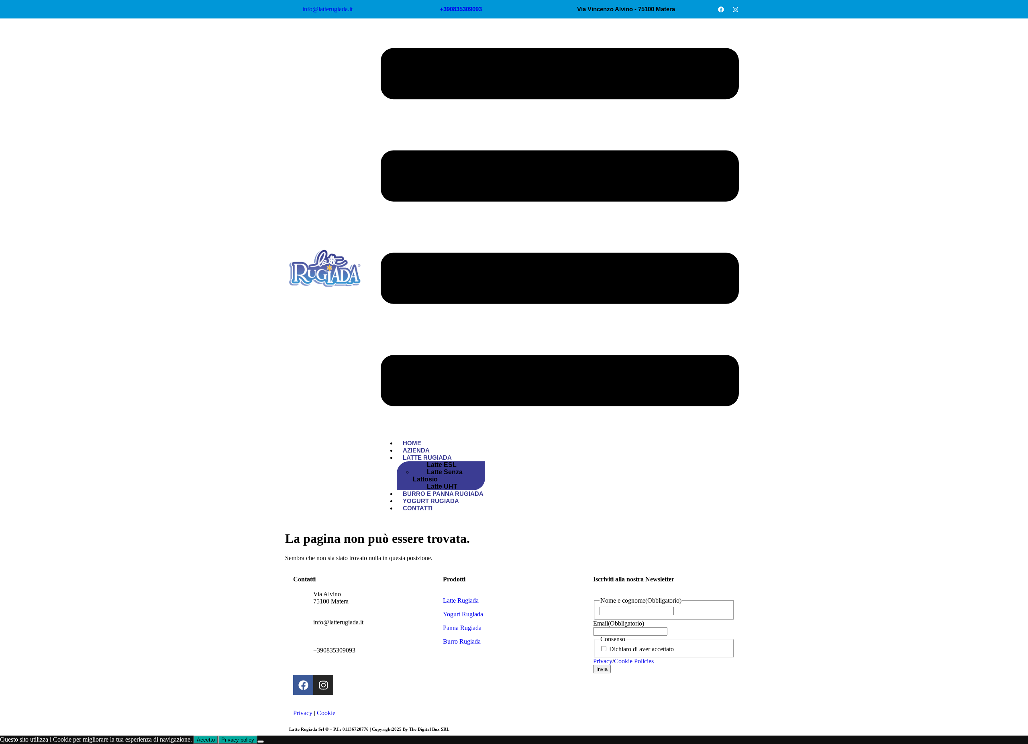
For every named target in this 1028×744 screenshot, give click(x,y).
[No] (260, 741)
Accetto (206, 740)
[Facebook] (720, 9)
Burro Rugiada (462, 641)
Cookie (326, 712)
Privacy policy (237, 740)
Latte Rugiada (427, 457)
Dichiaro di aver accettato (641, 649)
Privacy (302, 712)
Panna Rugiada (462, 627)
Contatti (417, 508)
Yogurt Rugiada (463, 614)
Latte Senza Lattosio (438, 476)
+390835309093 (334, 650)
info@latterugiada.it (338, 622)
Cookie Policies (634, 661)
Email (618, 623)
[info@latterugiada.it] (303, 629)
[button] (560, 227)
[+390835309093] (303, 657)
